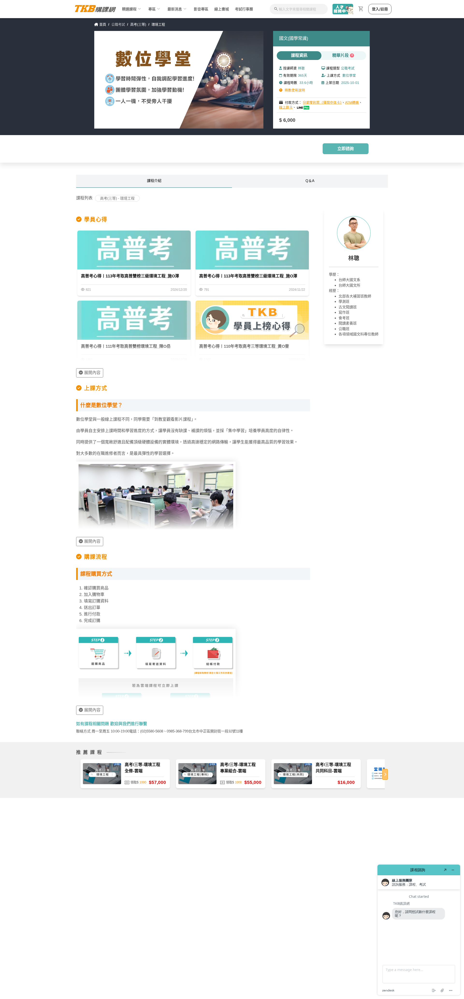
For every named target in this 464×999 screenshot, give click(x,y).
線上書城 (221, 9)
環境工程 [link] (158, 24)
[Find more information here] (419, 930)
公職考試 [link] (118, 24)
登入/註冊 (380, 9)
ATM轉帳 (352, 102)
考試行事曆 (244, 9)
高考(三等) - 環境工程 (117, 198)
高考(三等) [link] (138, 24)
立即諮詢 (345, 148)
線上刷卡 (286, 107)
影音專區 (201, 9)
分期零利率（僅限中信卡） (322, 102)
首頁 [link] (102, 24)
